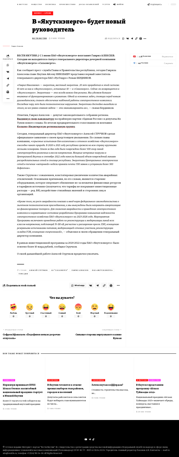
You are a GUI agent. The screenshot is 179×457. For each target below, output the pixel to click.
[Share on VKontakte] (127, 38)
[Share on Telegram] (132, 38)
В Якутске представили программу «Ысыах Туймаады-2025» (149, 388)
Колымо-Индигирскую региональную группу (46, 126)
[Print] (141, 38)
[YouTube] (86, 439)
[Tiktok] (93, 439)
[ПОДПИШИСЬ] (148, 4)
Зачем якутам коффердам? (107, 385)
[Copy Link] (136, 38)
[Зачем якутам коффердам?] (112, 369)
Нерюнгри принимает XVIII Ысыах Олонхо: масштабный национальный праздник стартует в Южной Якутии (23, 390)
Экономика (98, 380)
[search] (165, 4)
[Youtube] (153, 57)
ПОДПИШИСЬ (156, 4)
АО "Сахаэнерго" (59, 270)
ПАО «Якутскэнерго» (102, 270)
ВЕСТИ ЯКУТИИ (39, 38)
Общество (9, 380)
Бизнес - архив (42, 13)
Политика (53, 380)
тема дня (23, 274)
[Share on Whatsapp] (123, 38)
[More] (145, 38)
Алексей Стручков (38, 270)
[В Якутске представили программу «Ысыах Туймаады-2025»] (156, 369)
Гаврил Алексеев (80, 270)
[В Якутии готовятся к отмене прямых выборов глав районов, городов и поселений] (67, 369)
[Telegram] (153, 63)
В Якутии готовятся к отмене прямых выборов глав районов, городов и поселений (65, 388)
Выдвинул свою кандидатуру (35, 118)
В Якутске (142, 380)
